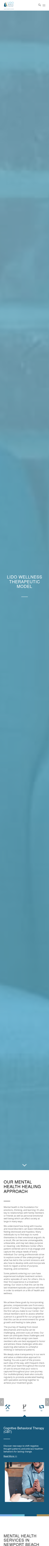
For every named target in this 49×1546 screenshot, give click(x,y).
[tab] (24, 1409)
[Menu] (44, 5)
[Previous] (2, 1402)
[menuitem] (38, 5)
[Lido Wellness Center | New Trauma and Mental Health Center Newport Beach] (20, 5)
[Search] (38, 5)
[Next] (47, 1402)
